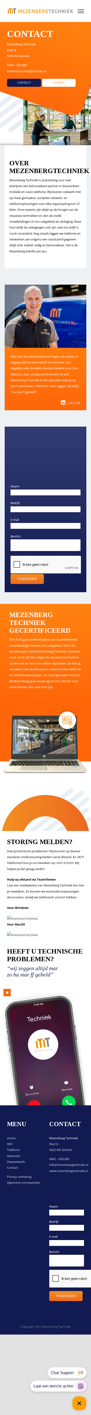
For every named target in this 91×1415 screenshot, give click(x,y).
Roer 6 (11, 50)
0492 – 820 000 (17, 65)
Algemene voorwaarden (23, 1182)
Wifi (9, 1144)
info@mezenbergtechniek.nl (26, 71)
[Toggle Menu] (81, 11)
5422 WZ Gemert (18, 56)
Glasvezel (13, 1156)
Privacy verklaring (19, 1177)
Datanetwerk (16, 1162)
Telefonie (13, 1150)
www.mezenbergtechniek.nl (68, 1171)
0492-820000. (65, 863)
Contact (12, 1167)
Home (11, 1138)
